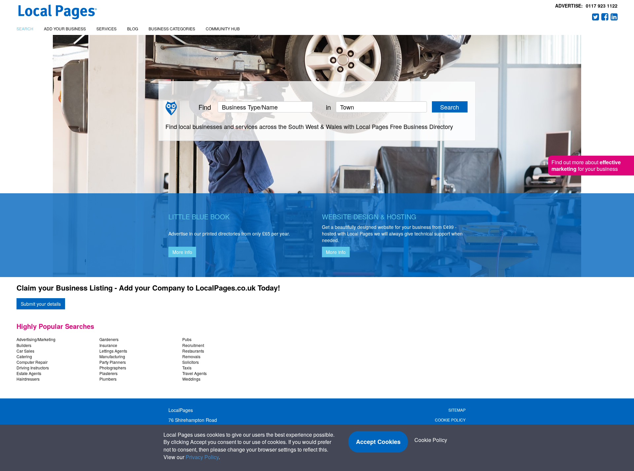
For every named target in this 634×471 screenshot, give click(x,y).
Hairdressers (28, 379)
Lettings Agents (113, 351)
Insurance (108, 345)
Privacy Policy (202, 457)
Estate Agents (29, 373)
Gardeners (109, 339)
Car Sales (25, 351)
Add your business (65, 28)
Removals (191, 356)
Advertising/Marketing (36, 339)
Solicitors (190, 362)
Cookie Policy (450, 420)
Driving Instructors (33, 367)
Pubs (187, 339)
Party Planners (112, 362)
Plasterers (108, 373)
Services (106, 28)
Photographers (112, 367)
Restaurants (193, 351)
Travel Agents (194, 373)
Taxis (187, 367)
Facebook (605, 17)
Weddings (191, 379)
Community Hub (223, 28)
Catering (24, 356)
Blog (132, 28)
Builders (24, 345)
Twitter (595, 17)
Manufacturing (112, 356)
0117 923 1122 (601, 5)
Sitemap (457, 410)
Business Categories (172, 28)
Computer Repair (32, 362)
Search (25, 28)
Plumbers (108, 379)
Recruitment (193, 345)
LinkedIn (614, 17)
